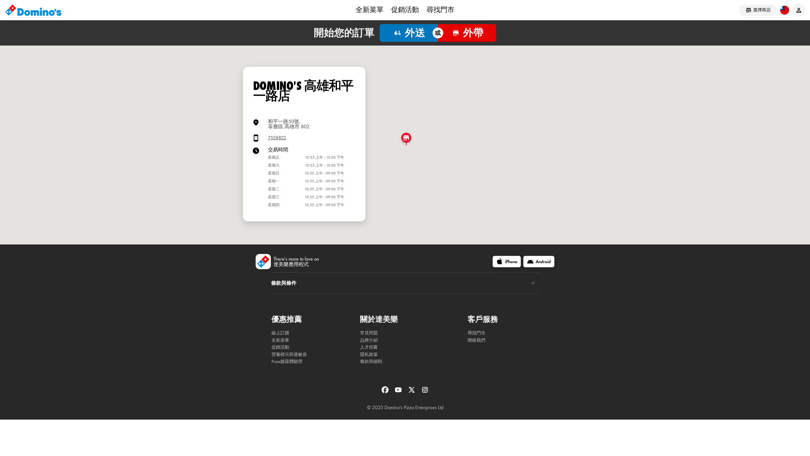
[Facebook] (385, 392)
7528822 (277, 138)
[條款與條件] (533, 283)
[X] (412, 392)
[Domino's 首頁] (33, 10)
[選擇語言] (784, 10)
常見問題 (369, 333)
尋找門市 (440, 10)
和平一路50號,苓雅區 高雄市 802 (288, 124)
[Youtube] (399, 392)
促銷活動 (405, 10)
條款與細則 (371, 361)
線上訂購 (280, 333)
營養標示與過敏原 (289, 354)
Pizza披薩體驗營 (286, 361)
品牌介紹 (369, 340)
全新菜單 (369, 10)
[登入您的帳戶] (798, 10)
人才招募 (369, 347)
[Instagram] (425, 392)
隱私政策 (369, 354)
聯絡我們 (476, 340)
